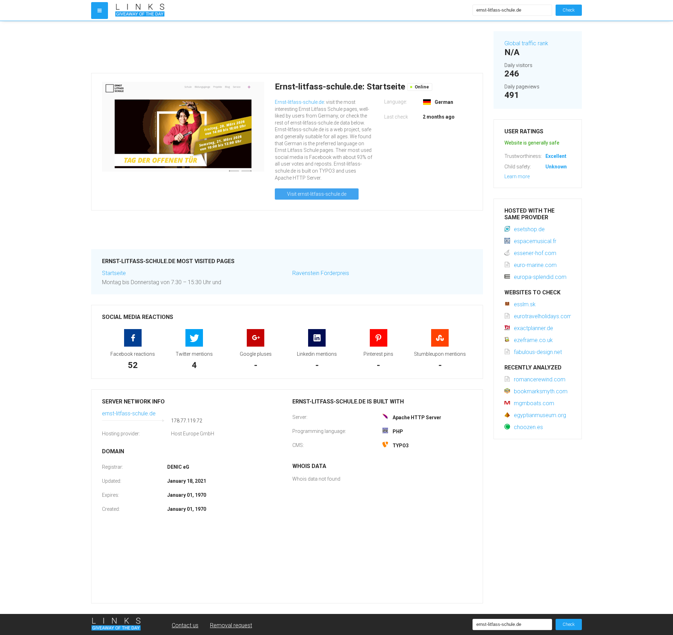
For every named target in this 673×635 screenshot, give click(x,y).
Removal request (231, 625)
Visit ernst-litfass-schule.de (316, 194)
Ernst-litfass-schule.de (299, 102)
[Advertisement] (287, 47)
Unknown (556, 166)
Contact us (185, 625)
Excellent (555, 156)
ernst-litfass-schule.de (129, 413)
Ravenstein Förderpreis (320, 273)
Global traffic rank (526, 43)
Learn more (517, 176)
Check (569, 10)
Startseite (114, 273)
